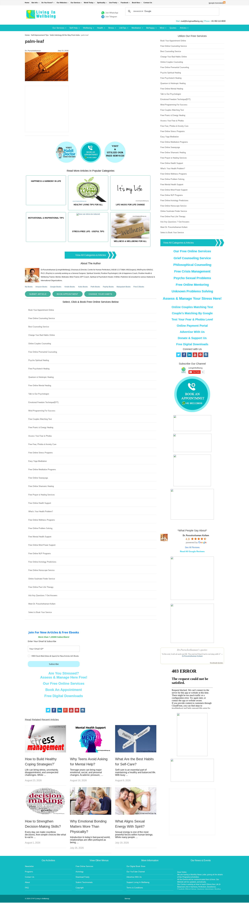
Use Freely (113, 2)
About (27, 882)
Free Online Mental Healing (39, 385)
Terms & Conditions (135, 888)
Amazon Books (41, 287)
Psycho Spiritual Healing (38, 360)
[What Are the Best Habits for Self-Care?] (135, 751)
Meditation (136, 28)
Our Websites (62, 2)
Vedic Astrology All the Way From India (65, 35)
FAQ (27, 888)
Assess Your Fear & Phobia (40, 436)
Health (100, 28)
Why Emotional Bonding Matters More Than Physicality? (88, 826)
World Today (88, 2)
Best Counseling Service (38, 327)
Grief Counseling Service (192, 258)
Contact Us (148, 2)
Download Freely (82, 877)
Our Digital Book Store (136, 866)
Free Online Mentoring (192, 284)
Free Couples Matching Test (40, 419)
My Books (29, 287)
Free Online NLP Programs (39, 553)
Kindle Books (70, 287)
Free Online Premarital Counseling (42, 352)
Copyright (80, 888)
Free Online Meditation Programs (42, 469)
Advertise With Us (192, 331)
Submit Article (37, 294)
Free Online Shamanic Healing (41, 486)
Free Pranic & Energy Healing (40, 427)
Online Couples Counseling (39, 343)
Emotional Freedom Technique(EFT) (43, 402)
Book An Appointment (63, 690)
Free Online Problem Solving (40, 528)
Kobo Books (83, 287)
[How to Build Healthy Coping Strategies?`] (45, 751)
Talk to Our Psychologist (38, 394)
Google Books (55, 287)
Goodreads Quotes (216, 663)
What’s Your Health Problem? (40, 511)
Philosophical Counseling (192, 265)
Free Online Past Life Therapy (40, 587)
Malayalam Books (124, 287)
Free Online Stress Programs (40, 453)
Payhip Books (108, 287)
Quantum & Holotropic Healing (41, 377)
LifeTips (122, 28)
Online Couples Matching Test (192, 307)
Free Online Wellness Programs (41, 520)
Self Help (73, 28)
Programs (29, 872)
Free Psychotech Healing (38, 369)
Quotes (173, 28)
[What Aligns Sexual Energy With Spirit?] (135, 814)
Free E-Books (138, 287)
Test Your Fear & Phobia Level (192, 319)
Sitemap (127, 898)
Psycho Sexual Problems (192, 278)
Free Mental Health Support (39, 537)
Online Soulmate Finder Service (41, 579)
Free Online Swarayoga (38, 478)
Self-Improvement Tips (40, 35)
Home (27, 2)
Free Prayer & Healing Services (41, 495)
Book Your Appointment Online (41, 310)
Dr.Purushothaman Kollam (192, 656)
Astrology (80, 872)
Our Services (75, 2)
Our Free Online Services (63, 683)
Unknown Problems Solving (192, 291)
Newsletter (29, 866)
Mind (162, 28)
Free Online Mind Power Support (41, 545)
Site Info (34, 2)
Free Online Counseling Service (41, 318)
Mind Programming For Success (41, 411)
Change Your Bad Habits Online (41, 335)
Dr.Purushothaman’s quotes (192, 650)
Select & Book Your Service (40, 612)
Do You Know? (47, 2)
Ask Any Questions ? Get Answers (42, 595)
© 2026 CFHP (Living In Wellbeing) (37, 898)
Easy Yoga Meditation (37, 461)
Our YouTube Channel (136, 872)
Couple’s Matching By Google (192, 313)
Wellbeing (87, 28)
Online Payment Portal (192, 325)
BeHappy (150, 28)
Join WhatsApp (111, 13)
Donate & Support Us (192, 338)
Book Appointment (67, 294)
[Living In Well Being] (41, 17)
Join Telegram (111, 17)
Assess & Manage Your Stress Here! (192, 298)
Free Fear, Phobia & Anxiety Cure (42, 444)
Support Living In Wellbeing (138, 882)
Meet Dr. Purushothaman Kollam (41, 604)
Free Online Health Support (39, 503)
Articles (183, 28)
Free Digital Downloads (63, 696)
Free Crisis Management (192, 271)
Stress (111, 28)
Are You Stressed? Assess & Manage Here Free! (63, 675)
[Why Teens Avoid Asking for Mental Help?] (90, 751)
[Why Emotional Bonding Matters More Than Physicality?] (90, 814)
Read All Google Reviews (192, 551)
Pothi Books (95, 287)
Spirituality (101, 2)
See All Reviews (192, 547)
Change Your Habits (100, 294)
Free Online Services (84, 866)
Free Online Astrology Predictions (42, 562)
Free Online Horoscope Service (41, 570)
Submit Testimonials (84, 882)
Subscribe (54, 664)
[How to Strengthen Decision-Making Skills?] (45, 814)
